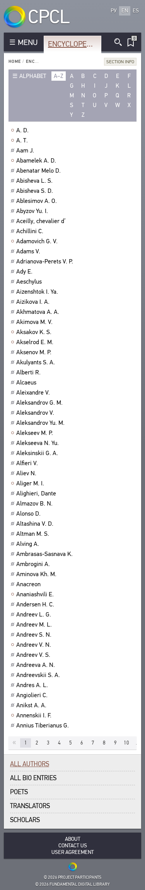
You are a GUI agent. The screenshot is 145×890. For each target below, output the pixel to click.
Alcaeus (26, 382)
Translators (30, 806)
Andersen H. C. (35, 604)
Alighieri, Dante (36, 493)
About (72, 839)
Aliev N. (26, 473)
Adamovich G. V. (37, 241)
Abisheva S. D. (34, 190)
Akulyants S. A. (35, 362)
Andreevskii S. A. (38, 675)
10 (126, 743)
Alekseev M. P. (34, 432)
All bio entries (33, 778)
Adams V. (28, 251)
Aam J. (25, 150)
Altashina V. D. (34, 523)
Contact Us (72, 845)
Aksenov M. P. (33, 352)
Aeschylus (29, 281)
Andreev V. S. (33, 654)
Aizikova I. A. (32, 301)
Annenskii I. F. (33, 715)
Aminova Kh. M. (36, 574)
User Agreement (72, 852)
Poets (19, 792)
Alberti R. (28, 372)
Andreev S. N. (33, 634)
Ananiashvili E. (35, 594)
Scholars (25, 820)
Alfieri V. (27, 463)
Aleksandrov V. (35, 412)
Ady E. (24, 271)
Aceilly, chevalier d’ (41, 221)
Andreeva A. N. (35, 664)
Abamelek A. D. (36, 160)
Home (15, 61)
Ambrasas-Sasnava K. (44, 554)
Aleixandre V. (33, 392)
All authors (29, 764)
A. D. (22, 130)
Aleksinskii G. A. (37, 453)
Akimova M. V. (34, 322)
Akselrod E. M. (34, 342)
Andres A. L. (32, 685)
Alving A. (27, 543)
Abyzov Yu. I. (32, 211)
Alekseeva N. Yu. (37, 443)
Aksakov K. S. (33, 332)
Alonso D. (28, 513)
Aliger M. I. (30, 483)
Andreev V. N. (33, 644)
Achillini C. (29, 231)
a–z (58, 76)
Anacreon (28, 584)
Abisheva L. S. (34, 180)
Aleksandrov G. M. (39, 402)
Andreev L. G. (33, 614)
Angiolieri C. (32, 695)
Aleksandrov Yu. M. (40, 422)
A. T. (22, 140)
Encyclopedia (73, 44)
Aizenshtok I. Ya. (37, 291)
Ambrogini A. (33, 564)
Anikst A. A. (31, 705)
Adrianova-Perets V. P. (44, 261)
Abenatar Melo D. (38, 170)
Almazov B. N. (34, 503)
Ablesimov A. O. (36, 200)
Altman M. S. (32, 533)
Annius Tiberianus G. (42, 725)
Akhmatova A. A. (37, 311)
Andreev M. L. (34, 624)
